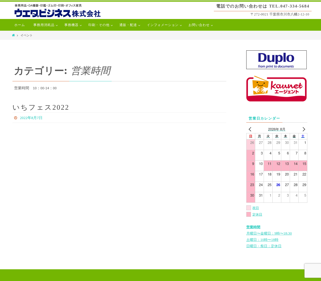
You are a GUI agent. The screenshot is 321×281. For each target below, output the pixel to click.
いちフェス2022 (40, 107)
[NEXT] (302, 129)
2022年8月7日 (31, 117)
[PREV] (250, 129)
